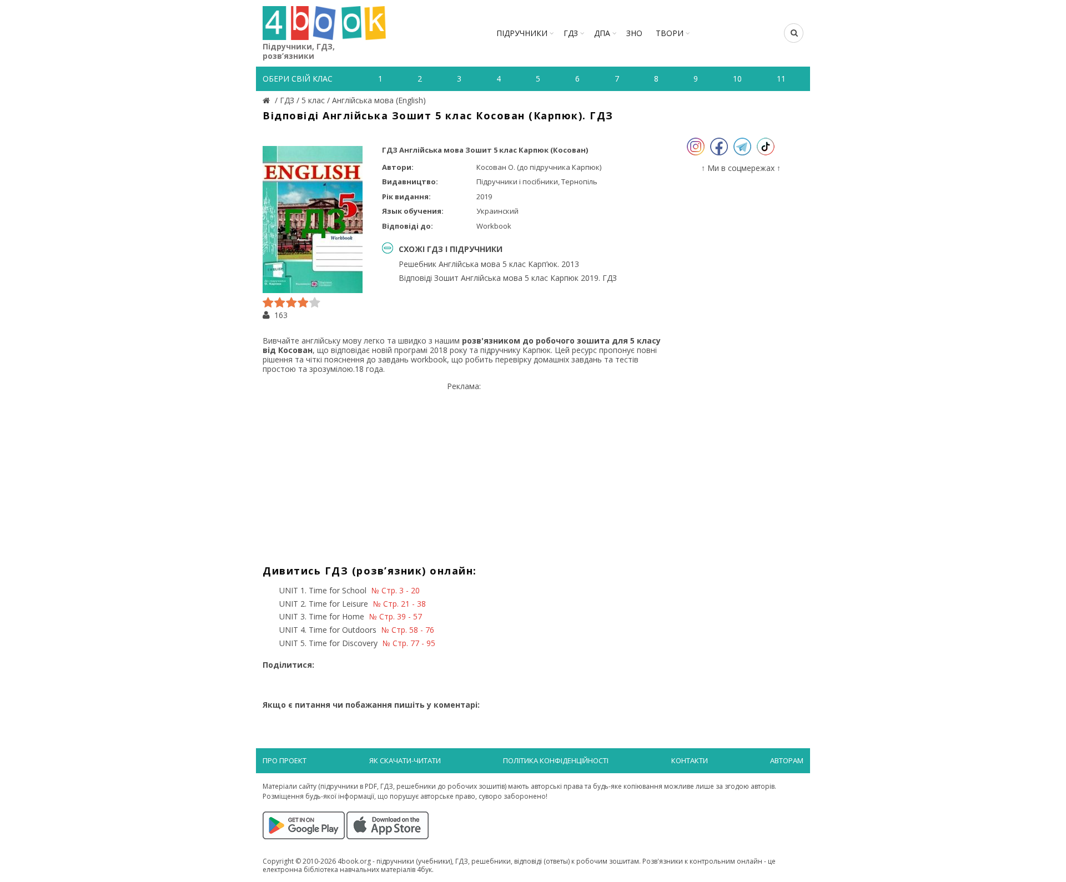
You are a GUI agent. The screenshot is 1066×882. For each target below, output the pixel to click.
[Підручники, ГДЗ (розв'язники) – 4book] (268, 100)
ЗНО (634, 33)
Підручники (521, 33)
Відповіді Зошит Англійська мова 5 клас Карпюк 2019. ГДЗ (508, 278)
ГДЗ (571, 33)
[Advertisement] (464, 469)
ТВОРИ (669, 33)
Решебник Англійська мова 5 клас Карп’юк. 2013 (489, 264)
